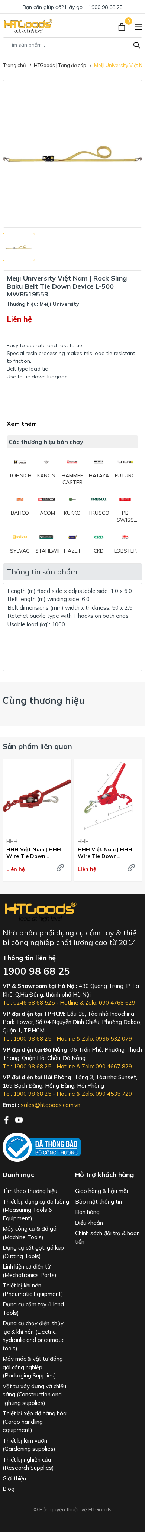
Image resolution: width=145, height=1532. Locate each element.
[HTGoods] (28, 26)
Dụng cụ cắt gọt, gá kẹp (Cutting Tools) (33, 1252)
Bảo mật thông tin (98, 1201)
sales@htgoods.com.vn (50, 1104)
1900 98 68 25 (105, 7)
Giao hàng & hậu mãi (101, 1190)
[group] (72, 153)
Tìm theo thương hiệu (30, 1190)
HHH (11, 841)
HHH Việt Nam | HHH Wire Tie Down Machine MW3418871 (105, 852)
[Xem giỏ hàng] (122, 26)
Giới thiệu (14, 1478)
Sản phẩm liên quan (37, 746)
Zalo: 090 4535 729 (107, 1093)
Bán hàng (87, 1212)
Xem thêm (22, 423)
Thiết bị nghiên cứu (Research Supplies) (28, 1464)
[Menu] (138, 26)
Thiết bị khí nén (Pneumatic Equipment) (33, 1289)
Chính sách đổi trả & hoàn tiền (107, 1237)
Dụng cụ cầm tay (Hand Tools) (33, 1308)
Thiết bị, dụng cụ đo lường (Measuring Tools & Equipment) (36, 1210)
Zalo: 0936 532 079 (107, 1038)
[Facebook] (7, 1119)
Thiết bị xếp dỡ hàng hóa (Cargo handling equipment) (35, 1421)
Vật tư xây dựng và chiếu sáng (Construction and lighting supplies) (34, 1394)
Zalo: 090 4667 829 (107, 1066)
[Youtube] (19, 1119)
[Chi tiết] (60, 867)
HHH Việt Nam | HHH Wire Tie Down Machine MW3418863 (33, 852)
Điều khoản (89, 1222)
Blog (8, 1488)
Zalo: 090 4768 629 (110, 1002)
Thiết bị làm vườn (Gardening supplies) (29, 1445)
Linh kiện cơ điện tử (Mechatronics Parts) (30, 1271)
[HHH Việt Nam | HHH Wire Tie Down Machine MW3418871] (108, 795)
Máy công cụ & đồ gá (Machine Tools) (30, 1233)
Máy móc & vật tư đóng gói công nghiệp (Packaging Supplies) (33, 1367)
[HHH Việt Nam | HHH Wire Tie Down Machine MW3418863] (37, 795)
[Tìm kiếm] (137, 44)
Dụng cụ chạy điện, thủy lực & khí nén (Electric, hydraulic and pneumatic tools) (33, 1336)
